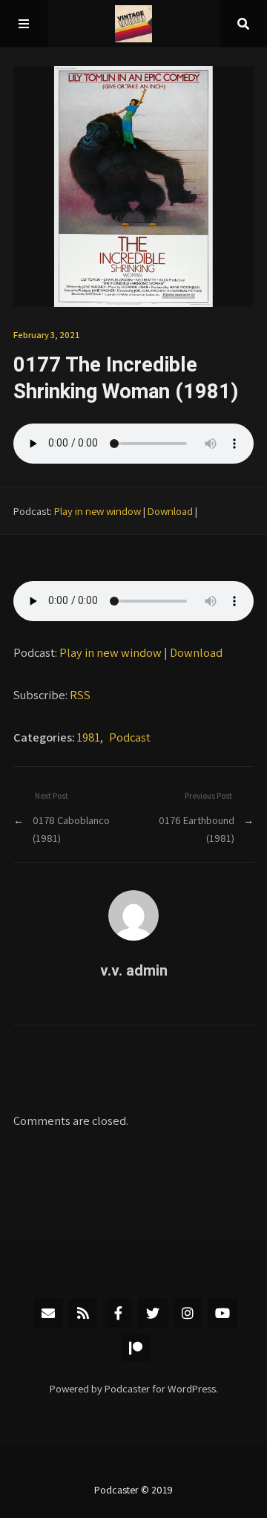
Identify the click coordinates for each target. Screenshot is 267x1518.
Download (170, 511)
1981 (88, 737)
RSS (80, 695)
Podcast (130, 737)
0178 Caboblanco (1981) (71, 829)
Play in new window (97, 511)
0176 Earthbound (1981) (196, 829)
